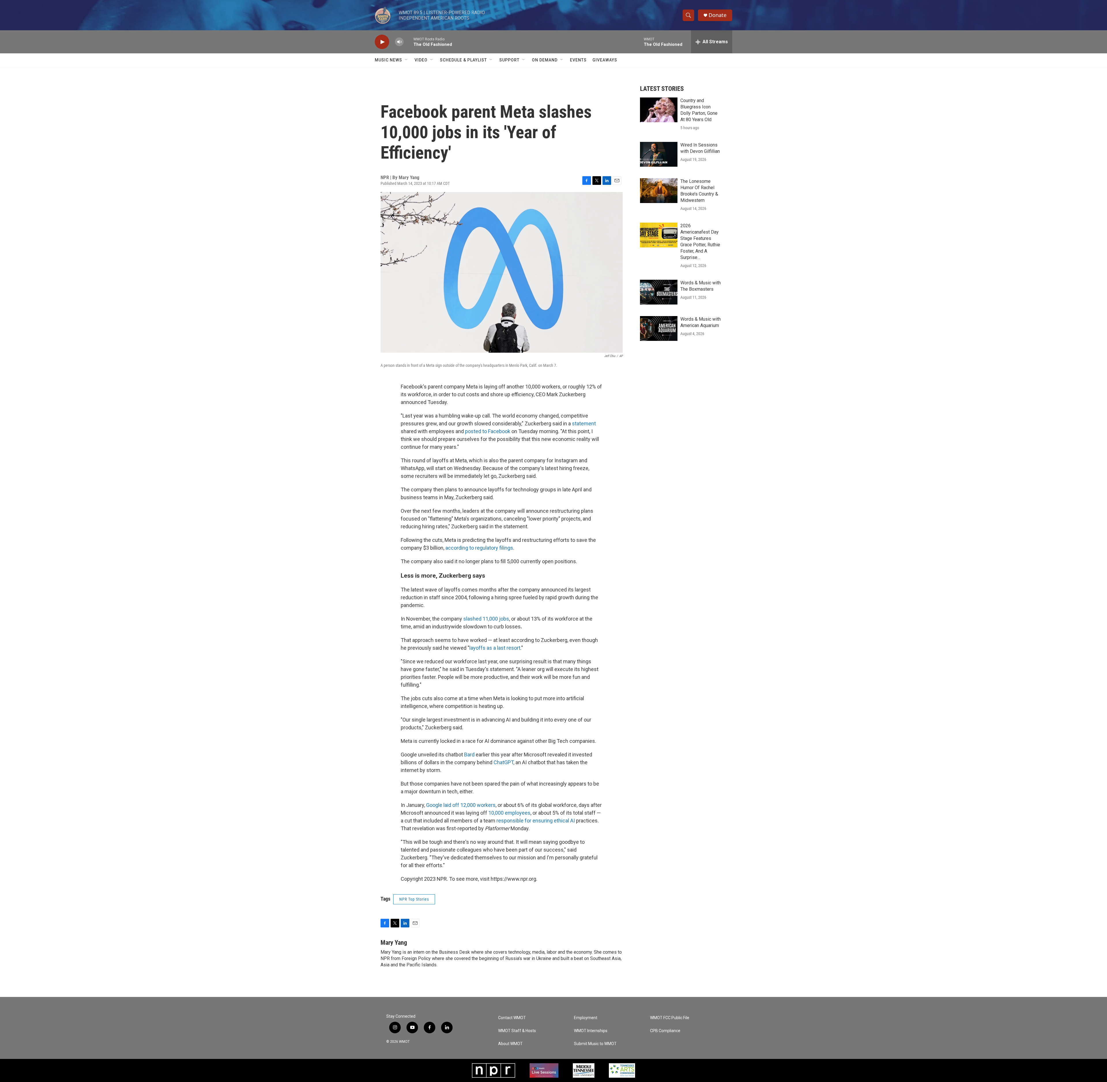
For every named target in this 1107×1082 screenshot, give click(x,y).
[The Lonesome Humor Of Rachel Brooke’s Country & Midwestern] (658, 190)
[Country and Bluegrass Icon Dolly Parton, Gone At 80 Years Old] (658, 109)
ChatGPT (503, 762)
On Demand (545, 60)
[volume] (399, 41)
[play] (382, 42)
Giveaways (604, 60)
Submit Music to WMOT (595, 1044)
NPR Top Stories (414, 899)
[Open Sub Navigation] (406, 60)
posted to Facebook (487, 431)
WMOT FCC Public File (669, 1018)
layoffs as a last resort (494, 648)
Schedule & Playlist (463, 60)
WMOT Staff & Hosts (517, 1031)
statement (584, 423)
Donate (717, 15)
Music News (388, 60)
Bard (469, 755)
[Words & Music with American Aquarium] (658, 328)
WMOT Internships (590, 1031)
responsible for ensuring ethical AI (535, 821)
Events (578, 60)
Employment (585, 1018)
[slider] (408, 42)
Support (509, 60)
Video (421, 60)
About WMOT (510, 1044)
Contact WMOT (512, 1018)
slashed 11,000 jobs (486, 619)
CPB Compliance (665, 1031)
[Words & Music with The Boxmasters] (658, 292)
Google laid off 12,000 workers (461, 805)
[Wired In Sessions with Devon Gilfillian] (658, 154)
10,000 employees (509, 813)
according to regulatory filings (479, 548)
